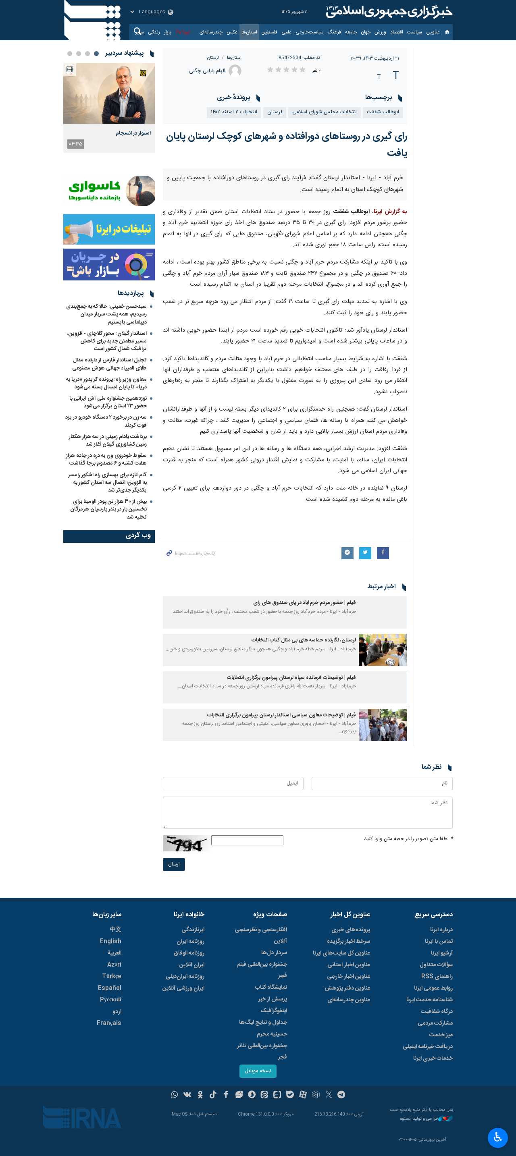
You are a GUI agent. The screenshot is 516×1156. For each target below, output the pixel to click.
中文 (115, 930)
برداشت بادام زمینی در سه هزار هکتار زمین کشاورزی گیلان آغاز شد (108, 440)
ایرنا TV (182, 32)
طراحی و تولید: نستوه (419, 1119)
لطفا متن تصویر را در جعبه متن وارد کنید (408, 839)
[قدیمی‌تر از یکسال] (383, 612)
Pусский (110, 1000)
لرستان (213, 58)
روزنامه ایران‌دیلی (185, 977)
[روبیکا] (315, 1095)
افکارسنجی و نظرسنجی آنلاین (261, 935)
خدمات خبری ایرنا (433, 1058)
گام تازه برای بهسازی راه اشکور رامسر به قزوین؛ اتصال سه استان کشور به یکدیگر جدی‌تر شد (107, 483)
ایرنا (388, 12)
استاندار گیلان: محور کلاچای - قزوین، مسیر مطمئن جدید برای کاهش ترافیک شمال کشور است (107, 341)
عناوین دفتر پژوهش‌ (347, 988)
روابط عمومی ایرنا (433, 988)
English (110, 941)
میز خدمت (441, 1035)
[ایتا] (264, 1095)
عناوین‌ (433, 32)
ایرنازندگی (192, 930)
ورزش (380, 32)
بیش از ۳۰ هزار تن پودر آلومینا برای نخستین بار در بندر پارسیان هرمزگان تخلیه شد (108, 509)
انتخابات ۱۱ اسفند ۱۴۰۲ (234, 112)
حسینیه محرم (272, 1034)
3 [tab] (78, 53)
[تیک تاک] (213, 1095)
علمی (286, 32)
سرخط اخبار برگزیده (348, 941)
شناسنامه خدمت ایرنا (429, 1000)
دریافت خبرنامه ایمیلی (428, 1047)
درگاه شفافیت (437, 1012)
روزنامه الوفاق (189, 953)
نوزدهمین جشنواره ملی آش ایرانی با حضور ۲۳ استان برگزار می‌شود (108, 402)
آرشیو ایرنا (442, 953)
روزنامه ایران (190, 941)
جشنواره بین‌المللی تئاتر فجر (262, 1051)
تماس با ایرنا (439, 941)
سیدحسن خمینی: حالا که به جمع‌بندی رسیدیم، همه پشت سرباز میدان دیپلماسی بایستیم (106, 314)
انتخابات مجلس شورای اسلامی (324, 112)
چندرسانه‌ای (211, 32)
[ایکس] (328, 1095)
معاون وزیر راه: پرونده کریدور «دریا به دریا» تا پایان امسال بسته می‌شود (106, 383)
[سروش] (251, 1095)
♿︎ (498, 1137)
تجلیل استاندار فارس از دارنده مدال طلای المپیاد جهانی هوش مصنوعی (109, 364)
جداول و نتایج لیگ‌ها (263, 1022)
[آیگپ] (277, 1095)
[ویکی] (187, 1095)
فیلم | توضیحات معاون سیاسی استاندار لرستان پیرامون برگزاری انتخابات (281, 715)
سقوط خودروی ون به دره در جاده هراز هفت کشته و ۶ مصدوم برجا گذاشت (106, 459)
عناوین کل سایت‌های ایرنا (341, 953)
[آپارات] (303, 1095)
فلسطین (269, 32)
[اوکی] (200, 1095)
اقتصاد (396, 32)
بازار (167, 32)
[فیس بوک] (226, 1095)
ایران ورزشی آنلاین (183, 988)
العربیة (114, 953)
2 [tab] (87, 53)
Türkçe (111, 977)
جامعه (351, 32)
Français (109, 1023)
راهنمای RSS (437, 977)
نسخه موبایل (258, 1071)
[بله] (290, 1095)
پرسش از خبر (272, 999)
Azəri (114, 965)
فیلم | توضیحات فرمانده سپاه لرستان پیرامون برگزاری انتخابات (291, 678)
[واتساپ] (174, 1095)
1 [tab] (96, 53)
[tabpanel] (109, 108)
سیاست (414, 32)
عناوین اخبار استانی (348, 965)
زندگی (154, 32)
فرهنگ (334, 32)
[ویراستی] (238, 1095)
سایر (139, 32)
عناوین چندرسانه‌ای (348, 1000)
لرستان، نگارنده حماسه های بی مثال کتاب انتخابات (304, 640)
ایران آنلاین (191, 965)
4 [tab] (69, 53)
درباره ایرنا (441, 930)
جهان (365, 32)
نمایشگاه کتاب (271, 987)
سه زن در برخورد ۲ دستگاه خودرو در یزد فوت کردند (106, 421)
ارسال (174, 864)
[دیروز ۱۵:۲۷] (109, 93)
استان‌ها (249, 32)
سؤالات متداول (436, 965)
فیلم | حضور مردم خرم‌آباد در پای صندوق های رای (304, 603)
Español (109, 988)
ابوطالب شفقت (383, 112)
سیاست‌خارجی (309, 32)
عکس (232, 32)
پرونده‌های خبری (350, 930)
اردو (116, 1012)
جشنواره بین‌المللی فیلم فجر (262, 970)
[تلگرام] (341, 1095)
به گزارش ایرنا (390, 212)
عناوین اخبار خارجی (348, 977)
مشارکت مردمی (435, 1023)
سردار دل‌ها (274, 953)
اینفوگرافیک (273, 1011)
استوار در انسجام (133, 133)
